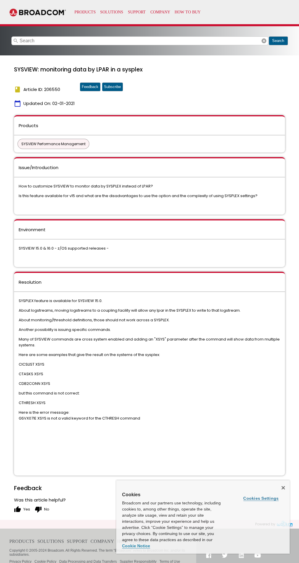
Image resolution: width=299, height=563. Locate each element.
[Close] (283, 488)
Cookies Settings (261, 498)
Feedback (90, 87)
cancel (264, 41)
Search (278, 40)
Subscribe (112, 87)
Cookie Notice (136, 545)
